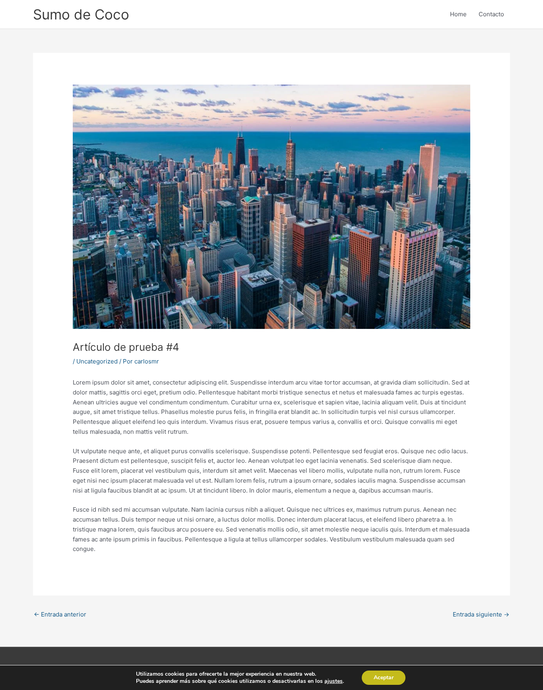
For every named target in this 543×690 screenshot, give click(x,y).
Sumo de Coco (81, 14)
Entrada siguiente (481, 614)
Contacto (491, 14)
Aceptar (384, 677)
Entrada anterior (60, 614)
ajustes (333, 681)
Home (458, 14)
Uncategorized (97, 361)
